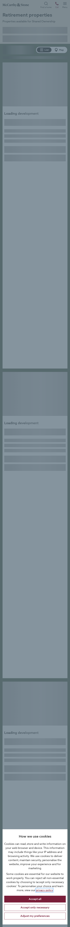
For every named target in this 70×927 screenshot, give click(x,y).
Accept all (35, 899)
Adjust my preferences (35, 916)
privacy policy (44, 890)
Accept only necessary (35, 907)
